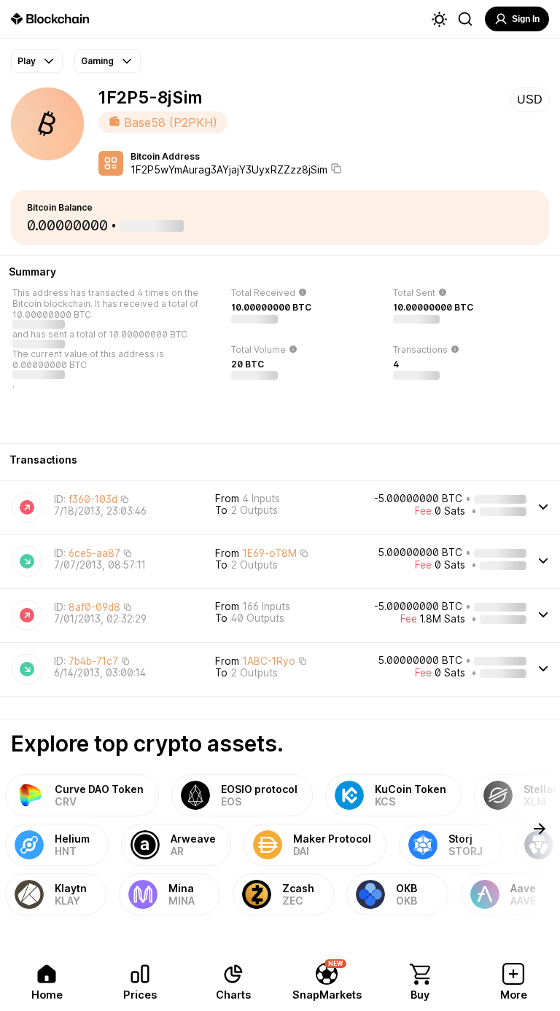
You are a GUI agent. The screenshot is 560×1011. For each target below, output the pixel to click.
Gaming (97, 60)
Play (27, 60)
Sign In (526, 19)
